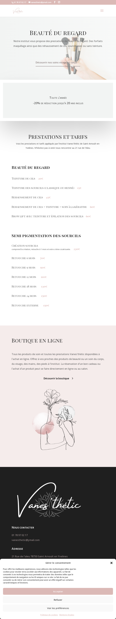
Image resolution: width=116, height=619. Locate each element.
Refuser (58, 599)
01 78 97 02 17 (20, 535)
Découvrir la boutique (56, 378)
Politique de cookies (49, 615)
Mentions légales (66, 615)
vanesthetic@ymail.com (26, 540)
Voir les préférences (58, 608)
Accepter (58, 591)
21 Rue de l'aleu (21, 556)
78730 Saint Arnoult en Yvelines (49, 556)
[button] (111, 562)
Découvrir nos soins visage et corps (56, 62)
